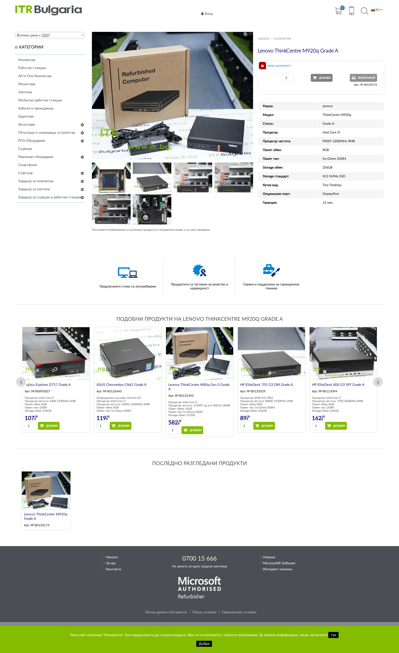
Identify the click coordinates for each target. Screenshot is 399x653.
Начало (263, 38)
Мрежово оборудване (35, 157)
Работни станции (32, 68)
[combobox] (50, 35)
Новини (269, 557)
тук (333, 635)
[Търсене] (365, 11)
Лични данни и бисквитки (166, 612)
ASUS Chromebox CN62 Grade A (121, 385)
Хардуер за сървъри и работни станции (49, 197)
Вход (209, 13)
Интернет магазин (277, 569)
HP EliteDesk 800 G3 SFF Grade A (338, 385)
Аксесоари (26, 124)
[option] (56, 379)
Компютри (26, 60)
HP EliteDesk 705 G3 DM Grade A (266, 385)
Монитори (26, 84)
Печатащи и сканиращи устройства (46, 132)
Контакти (113, 569)
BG (377, 9)
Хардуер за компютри (36, 181)
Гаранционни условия (239, 612)
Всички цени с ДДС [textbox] (33, 35)
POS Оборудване (31, 140)
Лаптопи (25, 92)
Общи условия (204, 612)
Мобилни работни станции (40, 100)
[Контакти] (351, 11)
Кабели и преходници (36, 108)
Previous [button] (21, 382)
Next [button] (378, 382)
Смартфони (27, 165)
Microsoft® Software (279, 563)
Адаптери (26, 116)
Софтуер (25, 173)
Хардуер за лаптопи (34, 189)
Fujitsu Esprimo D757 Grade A (48, 385)
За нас (111, 563)
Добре (204, 644)
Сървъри (25, 149)
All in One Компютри (34, 76)
